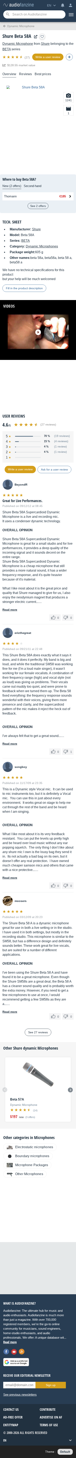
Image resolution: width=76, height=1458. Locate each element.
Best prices (43, 74)
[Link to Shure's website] (34, 36)
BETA (6, 49)
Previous (4, 1089)
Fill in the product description (24, 288)
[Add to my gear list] (42, 36)
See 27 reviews (38, 1032)
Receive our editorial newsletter (26, 1375)
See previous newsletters (20, 1394)
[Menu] (71, 14)
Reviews (25, 74)
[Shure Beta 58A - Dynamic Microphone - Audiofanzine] (18, 5)
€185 (62, 196)
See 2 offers (38, 206)
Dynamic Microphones (42, 246)
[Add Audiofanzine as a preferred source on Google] (16, 1362)
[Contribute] (69, 57)
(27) (27, 57)
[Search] (7, 14)
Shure (45, 43)
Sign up (51, 1385)
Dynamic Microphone (17, 43)
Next (70, 1089)
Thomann (10, 196)
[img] (13, 57)
